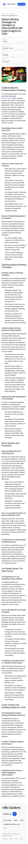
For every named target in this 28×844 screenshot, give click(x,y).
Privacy (11, 838)
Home (3, 13)
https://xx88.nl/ (7, 98)
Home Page (7, 820)
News (7, 13)
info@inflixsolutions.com (12, 824)
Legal (21, 838)
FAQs (22, 820)
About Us (5, 838)
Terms (16, 838)
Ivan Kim (5, 41)
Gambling (12, 13)
